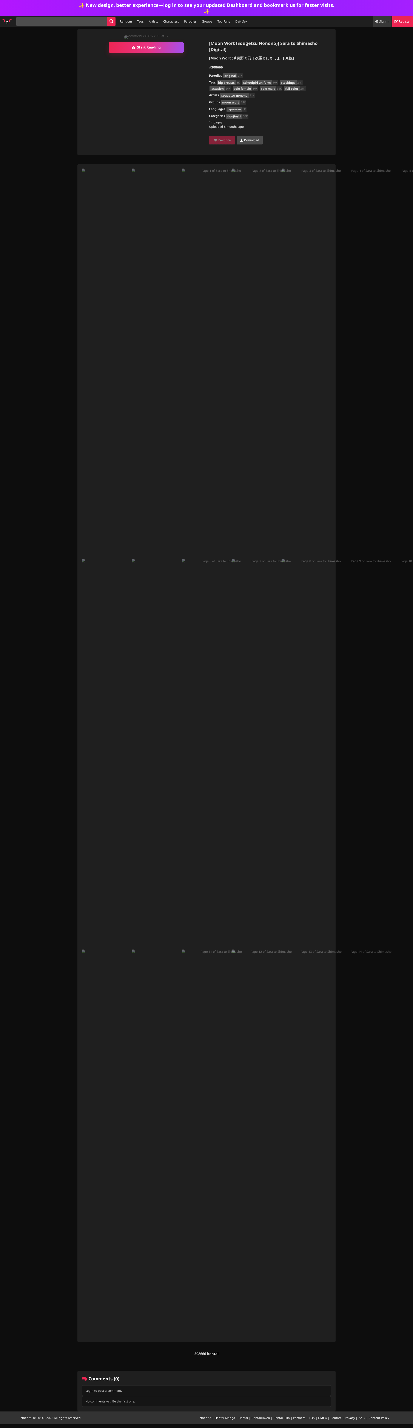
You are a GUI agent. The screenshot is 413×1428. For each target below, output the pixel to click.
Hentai (243, 1418)
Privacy (350, 1418)
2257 (361, 1418)
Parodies (190, 21)
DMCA (322, 1418)
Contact (335, 1418)
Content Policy (379, 1418)
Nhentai (26, 1418)
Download (251, 140)
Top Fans (223, 21)
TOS (312, 1418)
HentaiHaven (260, 1418)
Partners (299, 1418)
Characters (171, 21)
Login (89, 1391)
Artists (153, 21)
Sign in (383, 21)
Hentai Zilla (281, 1418)
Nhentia (205, 1418)
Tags (140, 21)
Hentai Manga (225, 1418)
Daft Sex (241, 21)
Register (404, 21)
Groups (207, 21)
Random (126, 21)
